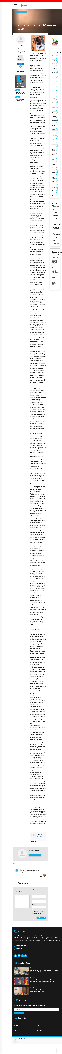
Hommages (55, 110)
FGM (53, 277)
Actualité (55, 60)
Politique (55, 169)
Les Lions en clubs (55, 150)
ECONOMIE (39, 1023)
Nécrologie (55, 164)
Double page (55, 99)
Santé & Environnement (55, 184)
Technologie (55, 192)
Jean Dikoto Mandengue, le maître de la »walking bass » (55, 262)
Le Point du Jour (55, 142)
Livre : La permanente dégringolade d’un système (20, 86)
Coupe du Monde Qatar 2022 (55, 86)
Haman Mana (20, 59)
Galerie (55, 107)
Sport (55, 190)
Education (55, 104)
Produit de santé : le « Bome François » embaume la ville (55, 272)
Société (55, 187)
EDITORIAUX (39, 1028)
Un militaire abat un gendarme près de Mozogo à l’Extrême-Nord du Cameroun (54, 283)
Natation (55, 161)
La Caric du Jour (55, 129)
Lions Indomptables (55, 154)
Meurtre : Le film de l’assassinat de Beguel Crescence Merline (56, 214)
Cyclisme (55, 93)
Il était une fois (55, 117)
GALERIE (15, 1030)
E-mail (33, 899)
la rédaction (21, 45)
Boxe (55, 65)
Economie (55, 102)
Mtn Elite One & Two (55, 158)
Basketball (55, 63)
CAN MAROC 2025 (55, 72)
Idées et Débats (55, 113)
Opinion (55, 167)
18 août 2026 (29, 1)
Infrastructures (55, 120)
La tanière (55, 135)
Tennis (55, 195)
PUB (55, 174)
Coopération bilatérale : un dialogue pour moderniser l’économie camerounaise (57, 226)
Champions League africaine (55, 77)
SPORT (38, 1025)
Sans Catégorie (55, 178)
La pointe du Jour (55, 132)
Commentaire (18, 893)
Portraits (55, 172)
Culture (24, 12)
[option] (38, 43)
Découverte (55, 96)
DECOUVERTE (39, 1030)
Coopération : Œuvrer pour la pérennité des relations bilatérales (56, 239)
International (55, 122)
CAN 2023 (55, 68)
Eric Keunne (20, 56)
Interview (55, 125)
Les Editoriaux (55, 146)
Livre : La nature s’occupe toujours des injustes (20, 93)
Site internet (34, 904)
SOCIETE (16, 1025)
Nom (33, 893)
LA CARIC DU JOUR (18, 1028)
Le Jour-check (55, 139)
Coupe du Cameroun (55, 81)
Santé (55, 181)
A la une (19, 12)
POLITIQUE (16, 1023)
